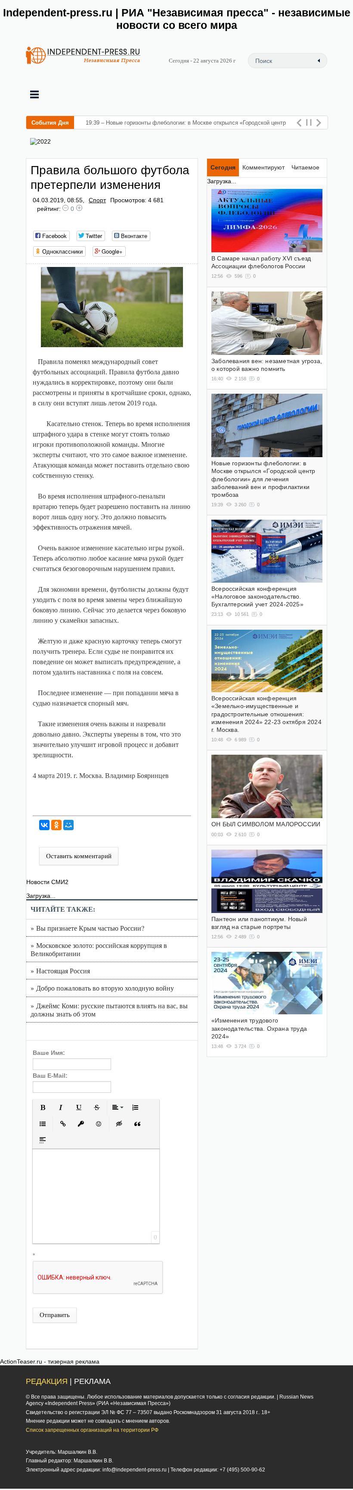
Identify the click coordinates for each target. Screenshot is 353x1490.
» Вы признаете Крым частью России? (87, 927)
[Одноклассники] (56, 825)
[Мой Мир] (68, 825)
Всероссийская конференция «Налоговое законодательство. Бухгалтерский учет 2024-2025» (257, 596)
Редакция (47, 1381)
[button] (42, 1107)
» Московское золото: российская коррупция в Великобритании (99, 949)
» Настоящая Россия (60, 970)
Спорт (97, 200)
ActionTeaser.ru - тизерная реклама (49, 1361)
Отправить (55, 1314)
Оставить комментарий (78, 856)
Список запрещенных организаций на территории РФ (92, 1430)
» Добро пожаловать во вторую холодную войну (102, 987)
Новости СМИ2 (47, 881)
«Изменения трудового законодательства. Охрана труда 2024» (259, 1028)
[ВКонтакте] (44, 825)
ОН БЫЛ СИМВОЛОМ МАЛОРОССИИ (265, 824)
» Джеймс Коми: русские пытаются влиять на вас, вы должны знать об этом (109, 1009)
